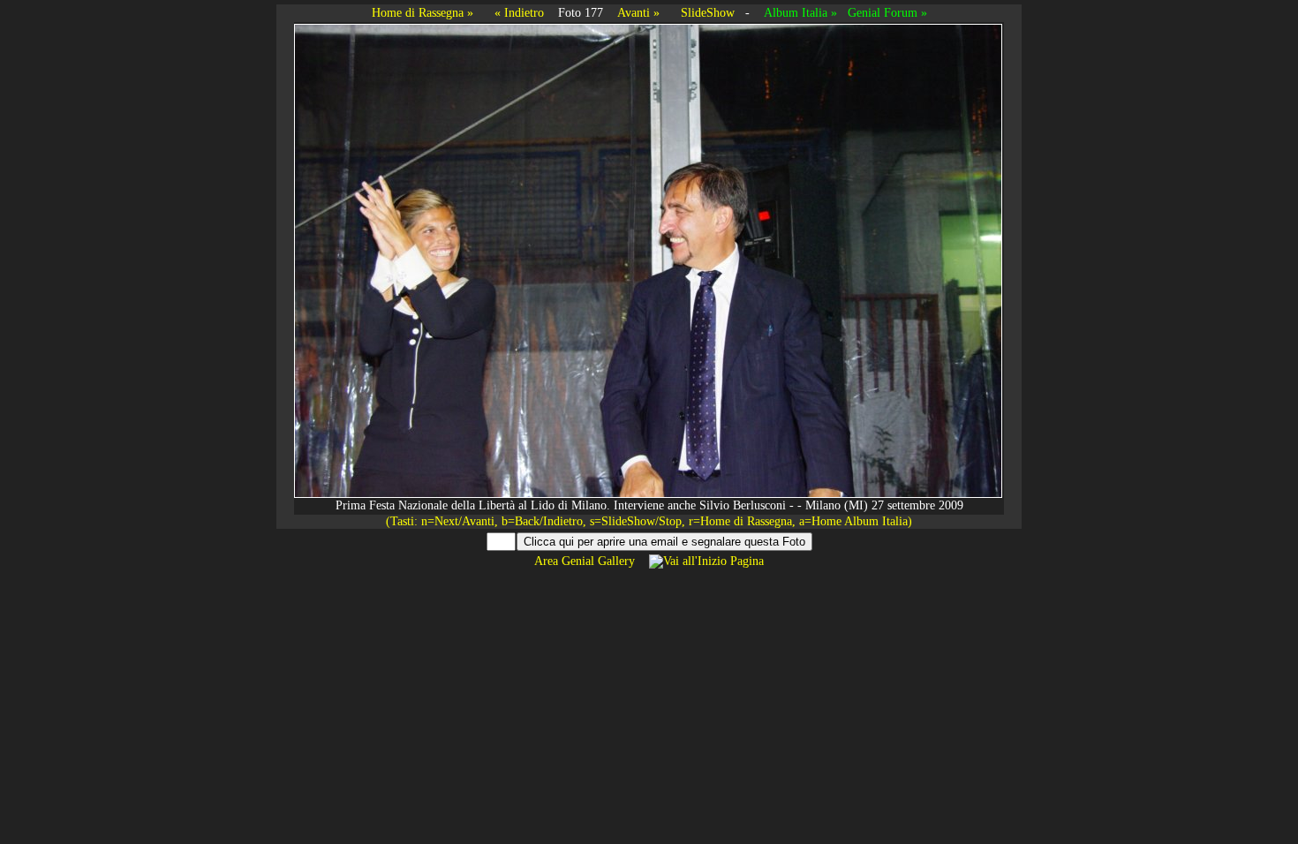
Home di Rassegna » (422, 12)
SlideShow (708, 12)
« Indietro (519, 12)
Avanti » (638, 12)
